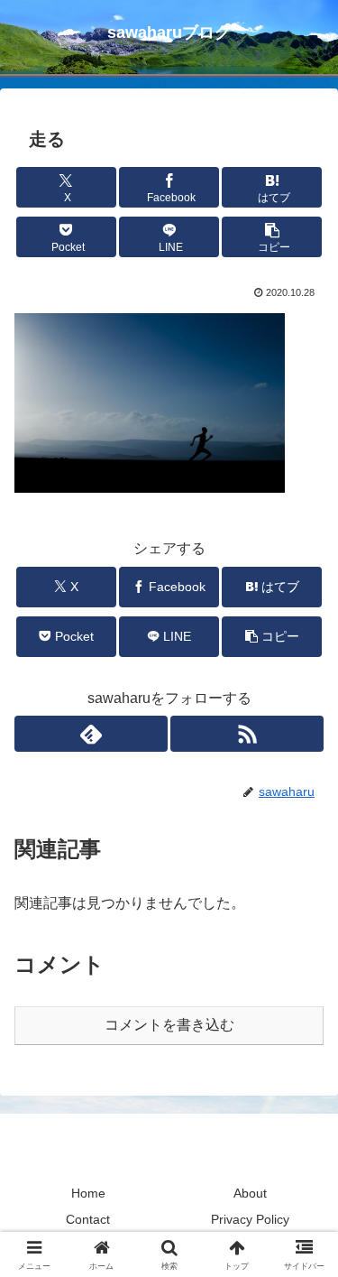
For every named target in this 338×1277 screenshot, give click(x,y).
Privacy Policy (250, 1219)
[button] (272, 237)
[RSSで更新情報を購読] (247, 734)
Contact (88, 1219)
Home (88, 1193)
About (250, 1193)
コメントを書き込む (169, 1024)
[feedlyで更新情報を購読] (91, 734)
